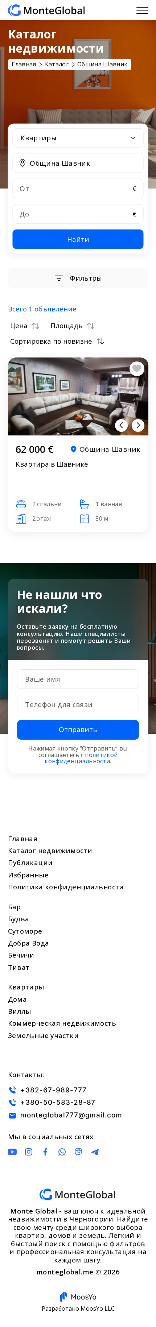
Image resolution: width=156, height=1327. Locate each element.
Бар (14, 906)
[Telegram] (95, 1152)
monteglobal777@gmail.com (71, 1115)
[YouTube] (12, 1152)
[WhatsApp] (62, 1152)
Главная (23, 838)
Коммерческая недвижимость (62, 1023)
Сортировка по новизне (51, 341)
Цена (19, 326)
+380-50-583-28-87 (57, 1103)
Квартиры (26, 987)
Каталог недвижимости (50, 850)
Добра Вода (28, 943)
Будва (18, 918)
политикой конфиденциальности (81, 758)
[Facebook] (45, 1152)
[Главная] (46, 10)
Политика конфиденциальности (66, 887)
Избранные (28, 875)
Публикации (30, 862)
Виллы (19, 1011)
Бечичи (21, 955)
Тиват (19, 967)
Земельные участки (43, 1035)
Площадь (66, 326)
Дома (17, 999)
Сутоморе (25, 931)
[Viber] (78, 1152)
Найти (78, 239)
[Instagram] (28, 1152)
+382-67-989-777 (53, 1090)
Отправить (78, 729)
